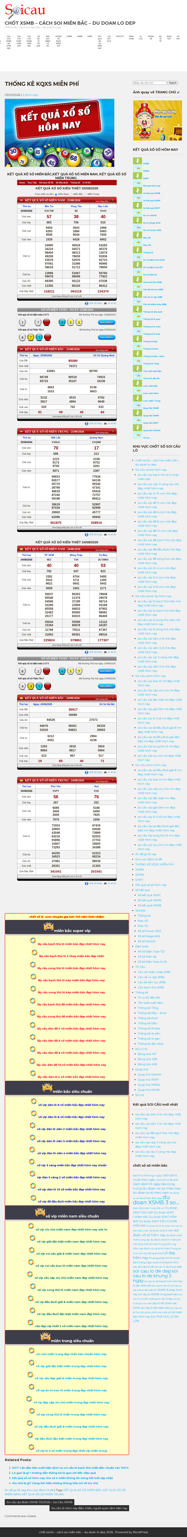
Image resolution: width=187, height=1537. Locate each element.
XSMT (146, 178)
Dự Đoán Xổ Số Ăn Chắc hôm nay (163, 1226)
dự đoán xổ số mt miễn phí (165, 1239)
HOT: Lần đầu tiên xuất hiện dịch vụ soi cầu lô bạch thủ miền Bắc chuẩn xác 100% (70, 1467)
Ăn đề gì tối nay (38, 41)
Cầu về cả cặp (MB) (152, 297)
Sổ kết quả (109, 38)
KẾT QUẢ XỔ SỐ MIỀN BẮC (83, 1490)
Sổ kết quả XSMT (151, 208)
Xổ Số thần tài (147, 956)
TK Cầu (141, 37)
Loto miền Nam (151, 393)
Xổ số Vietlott (147, 941)
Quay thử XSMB (151, 408)
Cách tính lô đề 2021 (167, 1180)
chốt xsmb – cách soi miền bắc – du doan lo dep (70, 23)
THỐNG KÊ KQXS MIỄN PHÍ (58, 41)
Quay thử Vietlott (151, 430)
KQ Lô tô (160, 38)
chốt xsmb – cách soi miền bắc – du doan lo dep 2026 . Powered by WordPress (93, 1532)
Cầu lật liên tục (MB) (153, 289)
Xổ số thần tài (150, 275)
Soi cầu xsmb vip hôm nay (8, 42)
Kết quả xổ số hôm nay (100, 42)
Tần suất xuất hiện (152, 371)
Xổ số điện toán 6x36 (154, 260)
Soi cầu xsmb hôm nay (151, 469)
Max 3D (147, 238)
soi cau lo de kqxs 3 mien (158, 1281)
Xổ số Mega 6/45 (151, 223)
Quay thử (169, 37)
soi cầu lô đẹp (165, 1298)
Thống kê (151, 37)
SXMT (89, 36)
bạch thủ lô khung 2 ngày (147, 1175)
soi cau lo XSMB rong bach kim (158, 1294)
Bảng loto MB (147, 1064)
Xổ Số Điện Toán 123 (151, 951)
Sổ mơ (178, 37)
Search (172, 82)
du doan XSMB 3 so (154, 1200)
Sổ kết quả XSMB (151, 193)
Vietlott (120, 36)
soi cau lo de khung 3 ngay (155, 1275)
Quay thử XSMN (151, 415)
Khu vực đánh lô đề (47, 41)
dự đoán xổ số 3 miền (161, 1230)
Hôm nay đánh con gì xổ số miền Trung (155, 1248)
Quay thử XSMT (151, 423)
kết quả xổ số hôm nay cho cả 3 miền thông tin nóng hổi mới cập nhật (62, 1478)
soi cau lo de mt (161, 1285)
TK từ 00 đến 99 (151, 378)
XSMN (146, 171)
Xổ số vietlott (150, 215)
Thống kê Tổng (151, 364)
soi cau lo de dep (152, 1271)
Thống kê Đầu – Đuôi (153, 356)
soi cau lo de (146, 1266)
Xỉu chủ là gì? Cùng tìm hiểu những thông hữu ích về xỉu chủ (55, 1483)
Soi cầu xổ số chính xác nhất (151, 1312)
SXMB (69, 36)
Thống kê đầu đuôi (152, 312)
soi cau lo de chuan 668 (168, 1266)
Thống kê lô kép (151, 334)
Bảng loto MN (147, 1059)
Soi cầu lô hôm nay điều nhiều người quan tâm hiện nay (89, 1508)
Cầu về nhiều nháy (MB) (154, 304)
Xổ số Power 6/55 (152, 230)
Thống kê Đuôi (150, 349)
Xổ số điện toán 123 (153, 267)
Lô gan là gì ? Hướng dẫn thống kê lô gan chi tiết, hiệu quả (54, 1473)
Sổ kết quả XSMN (151, 200)
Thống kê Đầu (150, 341)
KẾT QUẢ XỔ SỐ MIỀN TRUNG (43, 1494)
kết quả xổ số (155, 1253)
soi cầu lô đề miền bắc (155, 1308)
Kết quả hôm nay (151, 186)
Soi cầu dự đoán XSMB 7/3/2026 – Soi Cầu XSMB (39, 1502)
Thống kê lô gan (151, 319)
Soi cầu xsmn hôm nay (29, 41)
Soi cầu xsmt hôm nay (18, 41)
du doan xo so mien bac (161, 1188)
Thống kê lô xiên (151, 327)
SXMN (79, 36)
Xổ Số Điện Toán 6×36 (152, 961)
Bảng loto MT (147, 1054)
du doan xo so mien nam (151, 1192)
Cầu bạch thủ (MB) (152, 282)
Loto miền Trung (151, 401)
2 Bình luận (30, 95)
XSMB (146, 164)
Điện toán (131, 37)
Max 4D (147, 245)
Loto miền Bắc (150, 386)
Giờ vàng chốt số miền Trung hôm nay (154, 1244)
